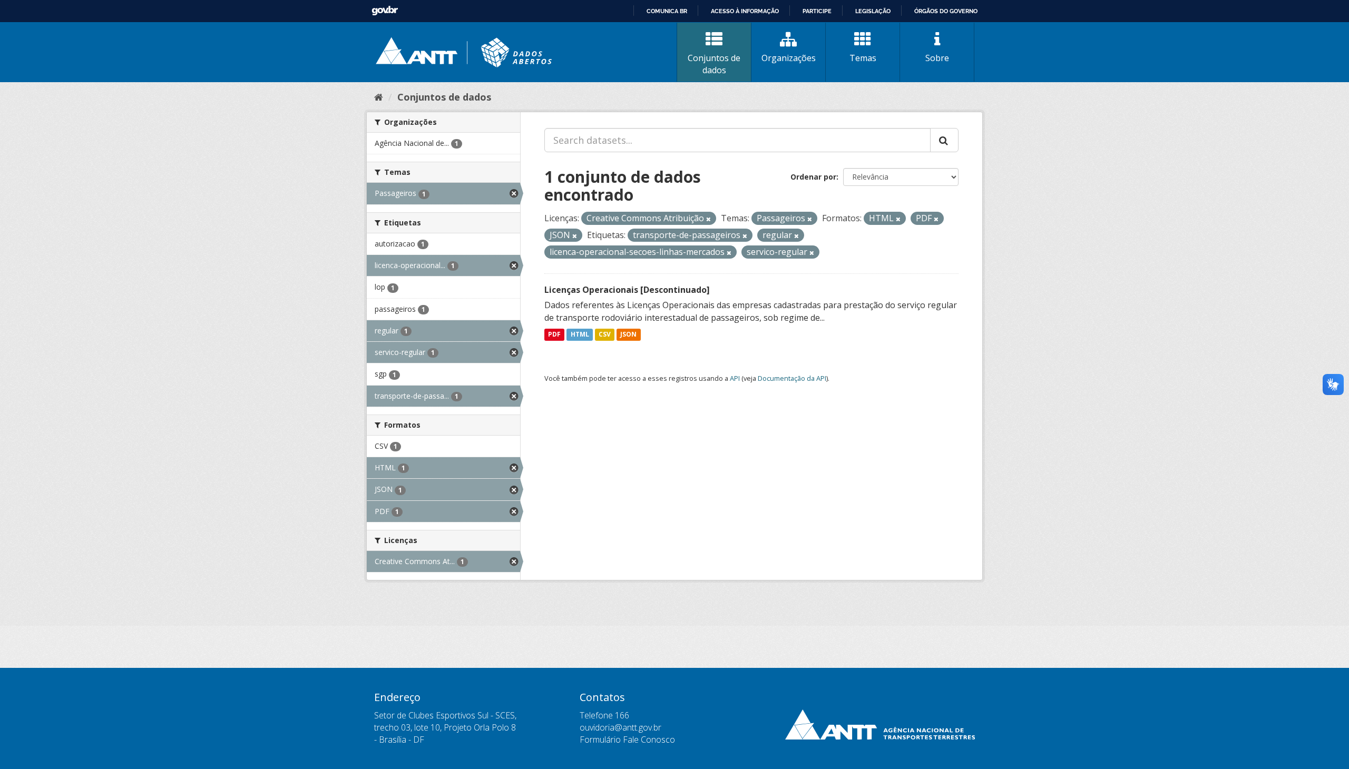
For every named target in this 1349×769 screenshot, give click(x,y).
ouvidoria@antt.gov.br (620, 727)
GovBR (385, 11)
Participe (817, 11)
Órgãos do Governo (945, 11)
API (735, 378)
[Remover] (708, 219)
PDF (554, 334)
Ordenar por (813, 177)
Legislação (873, 11)
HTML (580, 334)
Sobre (937, 58)
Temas (862, 58)
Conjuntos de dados (714, 64)
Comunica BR (667, 11)
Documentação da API (792, 378)
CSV (605, 334)
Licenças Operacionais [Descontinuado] (627, 289)
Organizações (788, 58)
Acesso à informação (745, 11)
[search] (944, 140)
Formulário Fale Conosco (627, 739)
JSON (628, 334)
